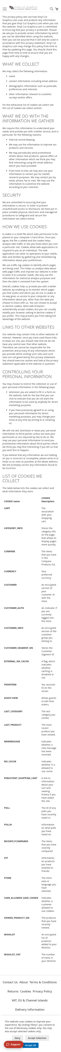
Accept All (30, 1045)
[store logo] (23, 8)
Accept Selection (37, 1038)
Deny (17, 1038)
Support (15, 1044)
